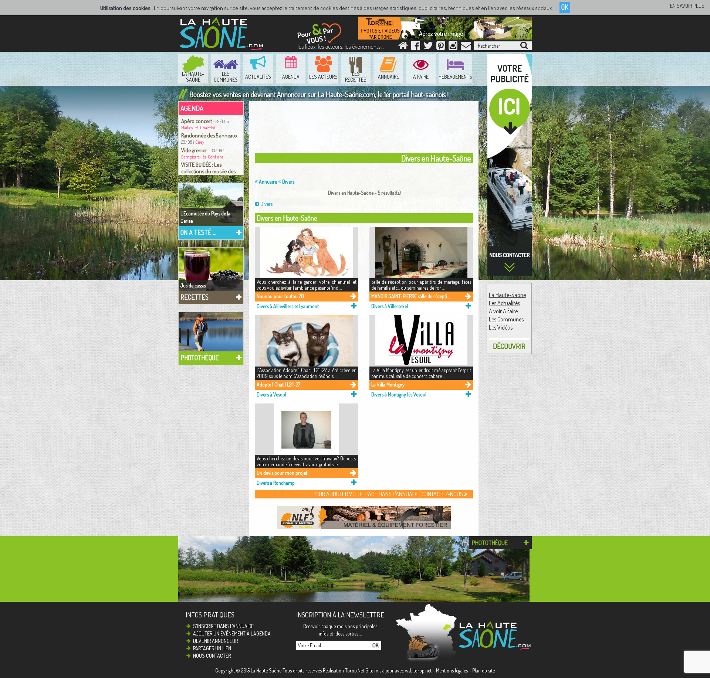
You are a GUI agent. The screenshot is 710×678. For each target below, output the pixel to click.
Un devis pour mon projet (282, 473)
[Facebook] (415, 47)
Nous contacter (212, 656)
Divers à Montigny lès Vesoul (398, 394)
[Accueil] (403, 47)
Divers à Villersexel (389, 306)
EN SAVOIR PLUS (687, 5)
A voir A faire (503, 311)
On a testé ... (198, 232)
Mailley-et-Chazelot (198, 127)
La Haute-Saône (507, 295)
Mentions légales (452, 670)
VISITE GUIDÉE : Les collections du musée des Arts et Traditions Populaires (211, 171)
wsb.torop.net (418, 670)
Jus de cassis (193, 285)
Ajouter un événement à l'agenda (232, 633)
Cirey (199, 142)
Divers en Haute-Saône (287, 218)
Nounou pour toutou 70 (280, 296)
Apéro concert (197, 120)
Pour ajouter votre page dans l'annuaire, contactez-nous (388, 494)
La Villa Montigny (388, 384)
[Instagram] (453, 47)
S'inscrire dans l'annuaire (223, 626)
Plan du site (483, 670)
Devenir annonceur (215, 641)
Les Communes (506, 319)
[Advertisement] (366, 129)
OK (564, 7)
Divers (287, 181)
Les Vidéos (501, 327)
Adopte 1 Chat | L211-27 (278, 384)
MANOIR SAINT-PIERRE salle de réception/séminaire (410, 296)
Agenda (191, 108)
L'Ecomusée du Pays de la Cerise (205, 217)
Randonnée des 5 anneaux (209, 135)
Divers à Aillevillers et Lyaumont (288, 306)
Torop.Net (354, 670)
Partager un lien (212, 648)
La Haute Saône (266, 670)
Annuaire (267, 181)
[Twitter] (428, 47)
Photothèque (199, 358)
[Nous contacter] (466, 47)
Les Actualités (504, 303)
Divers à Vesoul (271, 394)
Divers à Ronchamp (276, 483)
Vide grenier (194, 150)
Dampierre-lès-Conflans (202, 157)
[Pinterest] (440, 47)
